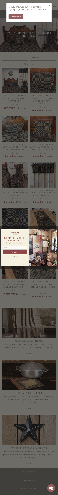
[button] (51, 488)
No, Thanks (15, 256)
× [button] (49, 5)
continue (15, 252)
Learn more (16, 16)
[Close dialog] (55, 231)
